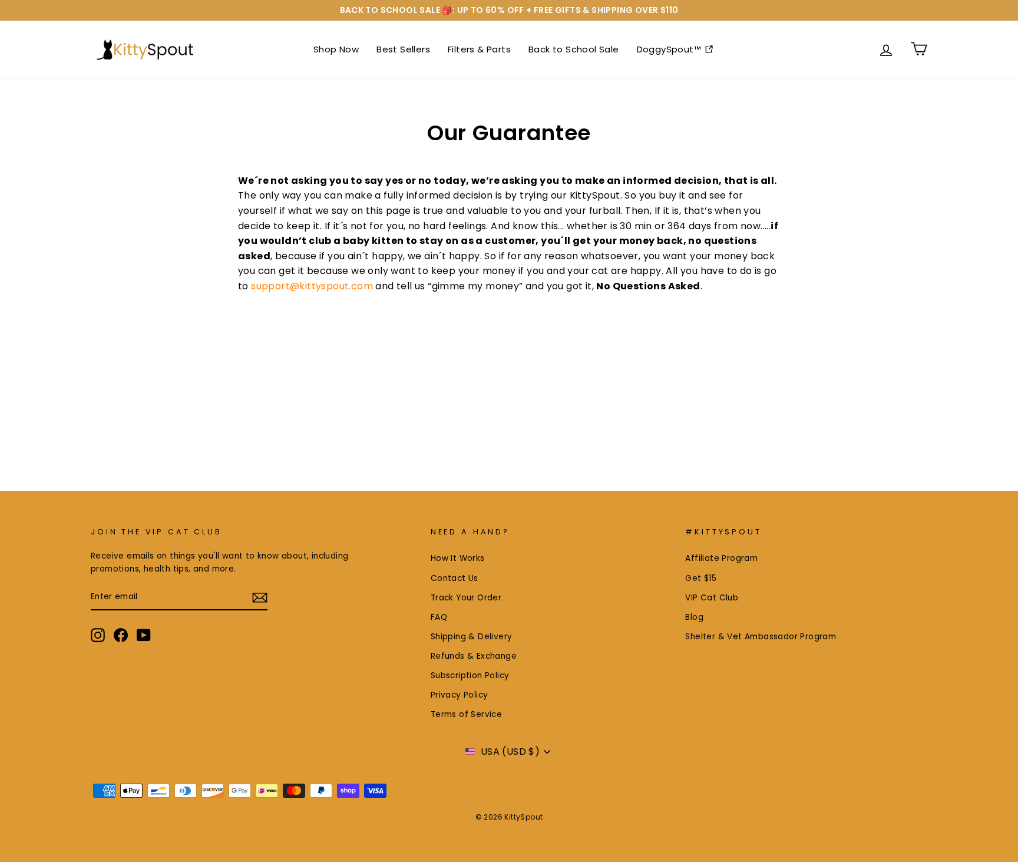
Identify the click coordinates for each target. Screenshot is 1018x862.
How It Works (458, 558)
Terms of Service (466, 714)
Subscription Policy (470, 675)
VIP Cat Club (711, 597)
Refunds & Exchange (474, 656)
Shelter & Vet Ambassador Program (760, 636)
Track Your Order (466, 597)
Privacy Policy (459, 695)
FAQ (439, 617)
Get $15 (700, 578)
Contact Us (454, 578)
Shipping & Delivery (472, 636)
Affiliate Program (721, 558)
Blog (694, 617)
